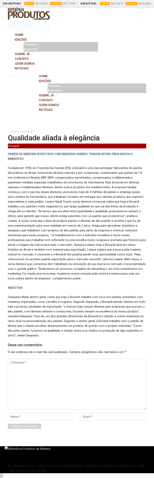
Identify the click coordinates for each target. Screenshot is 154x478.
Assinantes (30, 49)
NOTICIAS (21, 68)
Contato (22, 59)
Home (19, 35)
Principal (26, 131)
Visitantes (30, 44)
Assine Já (22, 54)
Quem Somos (25, 63)
